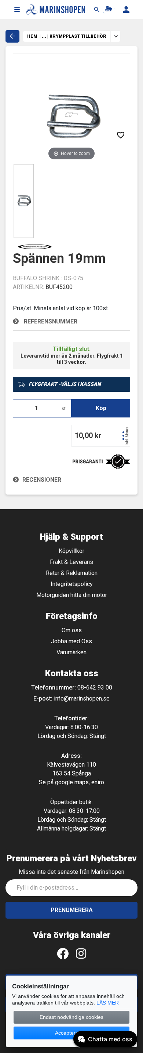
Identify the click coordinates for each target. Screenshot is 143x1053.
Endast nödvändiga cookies (71, 1017)
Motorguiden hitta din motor (71, 594)
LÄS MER (107, 1003)
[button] (17, 9)
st (64, 408)
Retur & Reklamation (72, 572)
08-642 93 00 (94, 687)
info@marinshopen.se (82, 698)
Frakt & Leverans (71, 561)
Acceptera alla (71, 1033)
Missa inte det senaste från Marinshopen (71, 871)
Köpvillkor (71, 550)
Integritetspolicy (72, 583)
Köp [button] (101, 408)
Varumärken (71, 652)
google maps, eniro (79, 782)
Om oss (72, 630)
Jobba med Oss (71, 641)
